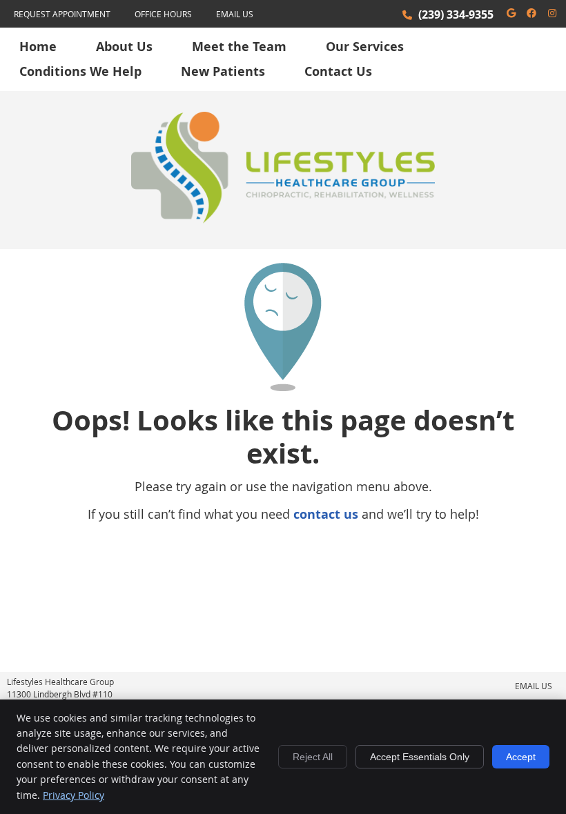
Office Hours (163, 13)
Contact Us (338, 71)
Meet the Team (239, 46)
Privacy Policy (73, 795)
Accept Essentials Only (419, 756)
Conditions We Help (80, 71)
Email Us (234, 13)
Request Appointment (62, 13)
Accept (521, 756)
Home (38, 46)
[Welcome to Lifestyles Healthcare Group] (283, 218)
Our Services (365, 46)
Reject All (313, 756)
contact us (325, 514)
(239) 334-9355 (456, 14)
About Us (124, 46)
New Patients (223, 71)
